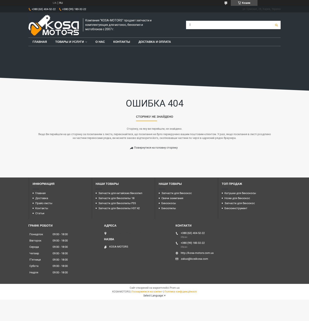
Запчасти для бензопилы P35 (117, 203)
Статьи (39, 213)
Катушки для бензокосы (240, 193)
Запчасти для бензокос (176, 193)
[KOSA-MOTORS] (53, 24)
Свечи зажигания (172, 198)
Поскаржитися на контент (147, 291)
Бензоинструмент (235, 208)
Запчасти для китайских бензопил (120, 193)
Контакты (121, 41)
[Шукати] (276, 25)
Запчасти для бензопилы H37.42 (119, 208)
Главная (40, 41)
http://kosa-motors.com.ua (197, 252)
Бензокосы (168, 203)
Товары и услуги (69, 41)
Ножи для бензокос (237, 198)
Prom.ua (175, 287)
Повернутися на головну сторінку (156, 147)
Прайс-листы (43, 203)
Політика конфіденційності (181, 291)
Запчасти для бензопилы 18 (116, 198)
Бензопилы (168, 208)
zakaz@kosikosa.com (194, 258)
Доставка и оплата (155, 41)
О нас (100, 41)
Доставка (41, 198)
